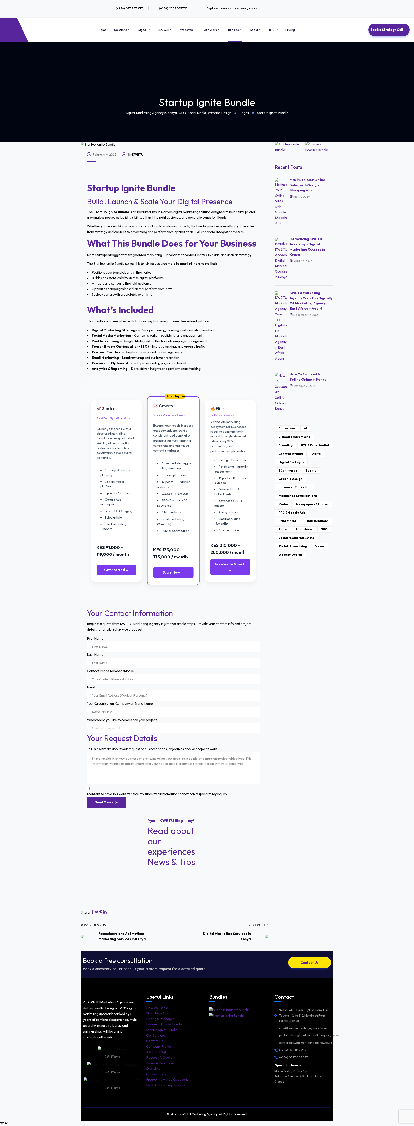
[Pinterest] (100, 912)
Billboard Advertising (294, 437)
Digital (316, 454)
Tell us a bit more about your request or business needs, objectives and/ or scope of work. (152, 749)
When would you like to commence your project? (122, 720)
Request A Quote (159, 1057)
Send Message (106, 802)
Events (311, 470)
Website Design (290, 555)
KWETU (137, 154)
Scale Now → (173, 572)
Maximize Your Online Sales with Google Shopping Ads (307, 184)
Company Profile (158, 1046)
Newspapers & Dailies (312, 504)
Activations (287, 428)
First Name (95, 638)
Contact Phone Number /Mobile (110, 671)
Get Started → (116, 570)
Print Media (287, 521)
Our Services (155, 1035)
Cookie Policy (156, 1074)
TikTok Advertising (293, 546)
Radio (283, 529)
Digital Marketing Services (165, 1085)
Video (319, 546)
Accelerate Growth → (230, 567)
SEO (324, 529)
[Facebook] (92, 912)
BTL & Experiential (315, 445)
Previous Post (96, 925)
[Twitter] (96, 912)
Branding (286, 445)
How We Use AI (157, 1008)
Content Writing (291, 454)
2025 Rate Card (158, 1013)
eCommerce (288, 470)
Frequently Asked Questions (167, 1079)
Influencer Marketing (294, 487)
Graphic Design (290, 479)
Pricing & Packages (160, 1019)
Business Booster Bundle (164, 1024)
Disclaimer (154, 1068)
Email (91, 687)
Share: (85, 912)
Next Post (256, 925)
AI (305, 428)
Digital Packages (291, 462)
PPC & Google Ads (292, 512)
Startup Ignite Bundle (161, 1030)
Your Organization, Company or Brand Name (120, 703)
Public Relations (316, 521)
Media (283, 504)
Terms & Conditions (160, 1063)
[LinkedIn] (105, 912)
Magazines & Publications (298, 496)
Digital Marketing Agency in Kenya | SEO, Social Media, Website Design (178, 112)
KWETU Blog (156, 1052)
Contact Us (154, 1041)
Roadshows (304, 529)
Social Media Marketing (296, 538)
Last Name (95, 654)
